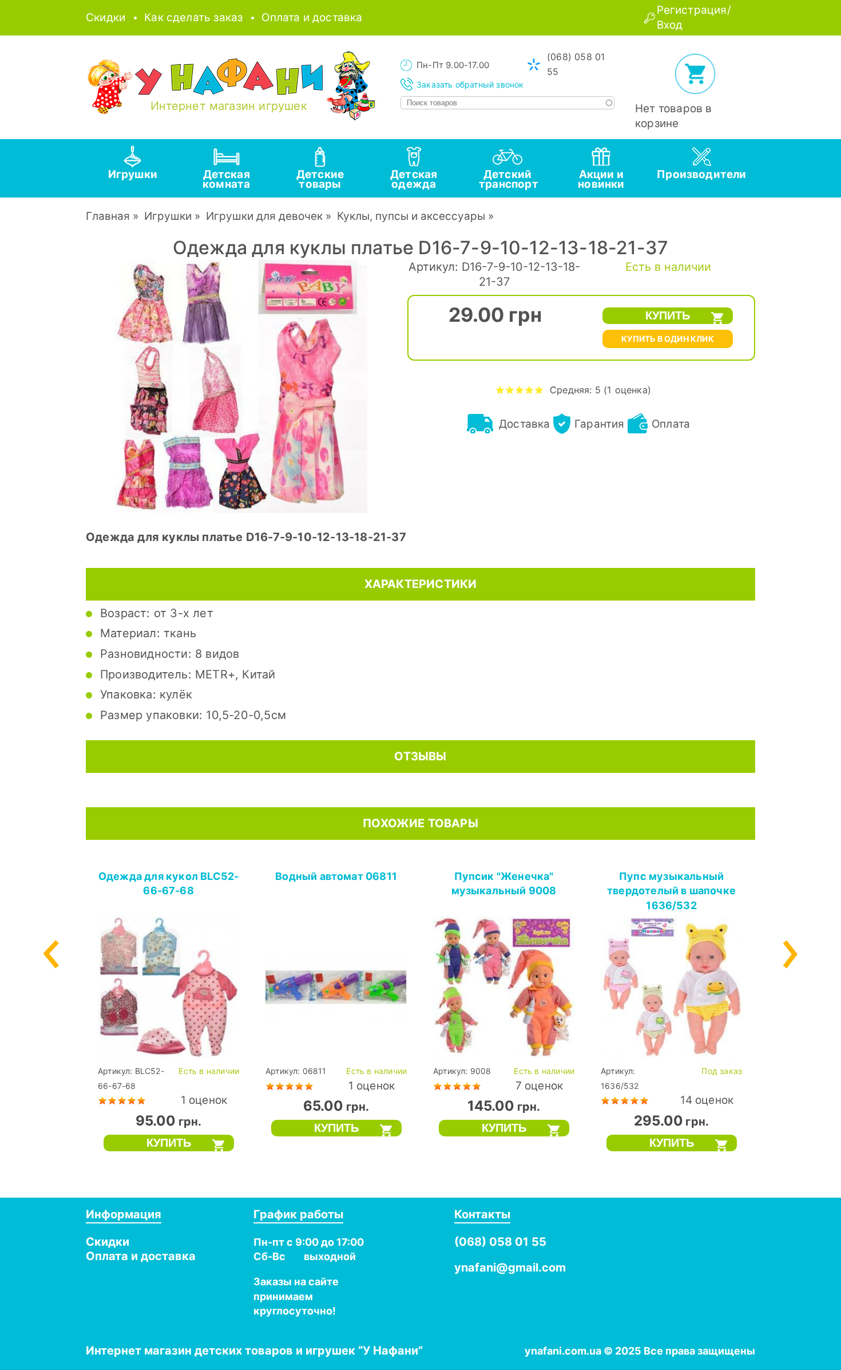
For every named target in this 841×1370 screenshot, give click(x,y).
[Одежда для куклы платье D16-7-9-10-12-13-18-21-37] (240, 509)
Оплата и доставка (311, 17)
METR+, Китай (235, 674)
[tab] (133, 168)
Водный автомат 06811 (336, 876)
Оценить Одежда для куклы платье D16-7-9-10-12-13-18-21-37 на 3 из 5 (520, 389)
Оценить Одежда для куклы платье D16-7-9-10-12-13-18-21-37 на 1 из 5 (500, 389)
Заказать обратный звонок (470, 84)
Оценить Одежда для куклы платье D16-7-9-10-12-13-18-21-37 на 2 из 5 (510, 389)
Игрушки (168, 216)
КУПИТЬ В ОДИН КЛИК (667, 339)
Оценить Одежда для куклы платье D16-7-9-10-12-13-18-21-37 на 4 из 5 (529, 389)
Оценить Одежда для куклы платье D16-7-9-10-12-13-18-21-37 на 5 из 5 (539, 389)
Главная (108, 216)
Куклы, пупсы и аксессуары (411, 216)
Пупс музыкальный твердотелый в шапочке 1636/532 (671, 890)
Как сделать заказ (193, 17)
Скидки (105, 17)
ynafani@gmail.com (510, 1267)
